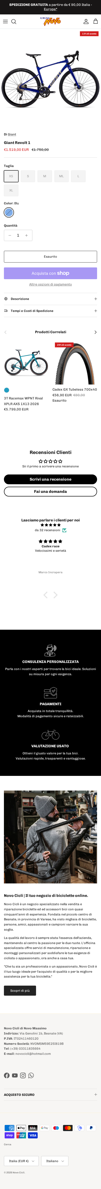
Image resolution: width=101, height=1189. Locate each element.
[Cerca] (16, 21)
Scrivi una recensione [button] (50, 479)
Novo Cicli (19, 1172)
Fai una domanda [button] (50, 491)
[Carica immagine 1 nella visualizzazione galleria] (50, 79)
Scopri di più (20, 990)
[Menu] (5, 21)
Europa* (50, 9)
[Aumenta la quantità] (28, 235)
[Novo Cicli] (50, 21)
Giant (12, 134)
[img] (50, 525)
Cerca (7, 1144)
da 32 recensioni (47, 530)
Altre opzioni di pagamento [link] (50, 284)
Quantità (10, 225)
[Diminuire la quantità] (8, 235)
